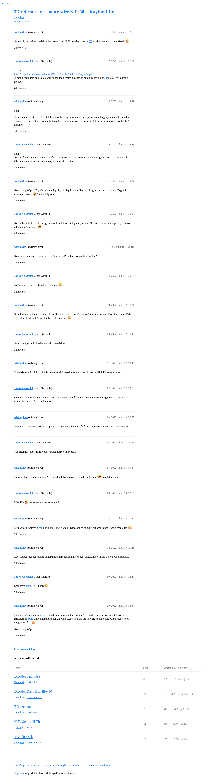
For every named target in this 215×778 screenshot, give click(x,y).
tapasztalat (31, 727)
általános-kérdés (21, 21)
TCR (30, 618)
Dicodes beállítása (27, 676)
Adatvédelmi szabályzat (97, 765)
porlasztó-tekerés (35, 742)
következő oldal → (24, 649)
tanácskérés (32, 682)
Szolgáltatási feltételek (69, 765)
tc (107, 77)
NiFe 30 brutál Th (27, 722)
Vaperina (6, 3)
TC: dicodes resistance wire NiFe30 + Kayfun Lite (64, 11)
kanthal (29, 585)
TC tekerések (23, 737)
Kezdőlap (19, 765)
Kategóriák (34, 765)
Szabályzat (48, 765)
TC (90, 41)
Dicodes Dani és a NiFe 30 (33, 691)
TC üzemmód (24, 707)
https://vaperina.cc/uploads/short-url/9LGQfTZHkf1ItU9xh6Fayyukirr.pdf (53, 74)
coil (40, 527)
